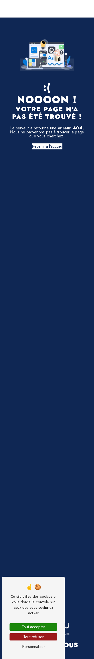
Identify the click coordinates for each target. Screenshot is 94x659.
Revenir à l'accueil (47, 146)
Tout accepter (33, 627)
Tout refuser (33, 637)
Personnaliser (33, 646)
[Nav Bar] (82, 9)
